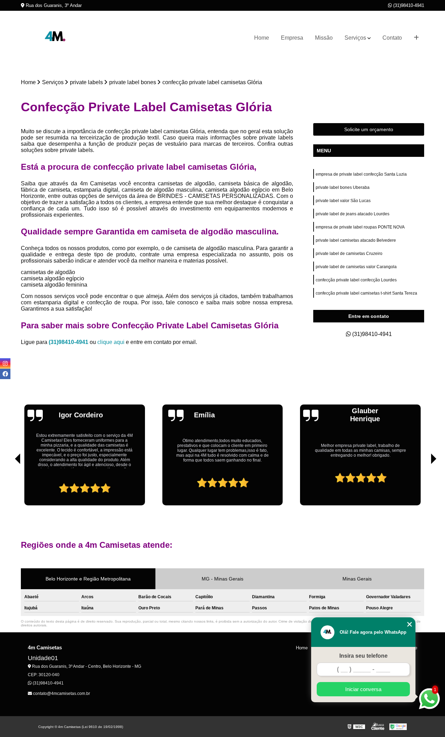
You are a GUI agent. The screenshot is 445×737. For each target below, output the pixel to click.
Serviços (355, 38)
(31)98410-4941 (408, 5)
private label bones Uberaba (343, 187)
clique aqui (110, 342)
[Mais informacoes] (416, 38)
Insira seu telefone (363, 656)
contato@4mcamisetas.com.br (61, 693)
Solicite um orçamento (368, 129)
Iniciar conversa (363, 689)
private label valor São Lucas (343, 200)
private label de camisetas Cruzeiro (349, 253)
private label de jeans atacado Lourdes (352, 213)
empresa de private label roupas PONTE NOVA (360, 227)
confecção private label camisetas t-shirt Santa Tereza (366, 293)
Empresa (292, 38)
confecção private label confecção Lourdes (356, 280)
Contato (392, 38)
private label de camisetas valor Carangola (356, 266)
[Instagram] (5, 363)
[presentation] (8, 485)
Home (261, 38)
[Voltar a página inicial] (55, 38)
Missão (324, 38)
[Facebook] (5, 374)
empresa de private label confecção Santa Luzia (361, 174)
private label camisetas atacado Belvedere (356, 240)
